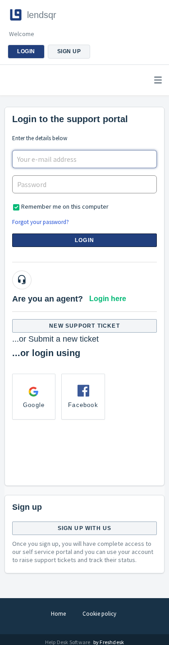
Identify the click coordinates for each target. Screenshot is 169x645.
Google (34, 405)
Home (58, 614)
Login (84, 240)
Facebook (83, 405)
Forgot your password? (40, 222)
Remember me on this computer (65, 206)
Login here (107, 298)
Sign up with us (85, 528)
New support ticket (84, 326)
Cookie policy (99, 614)
